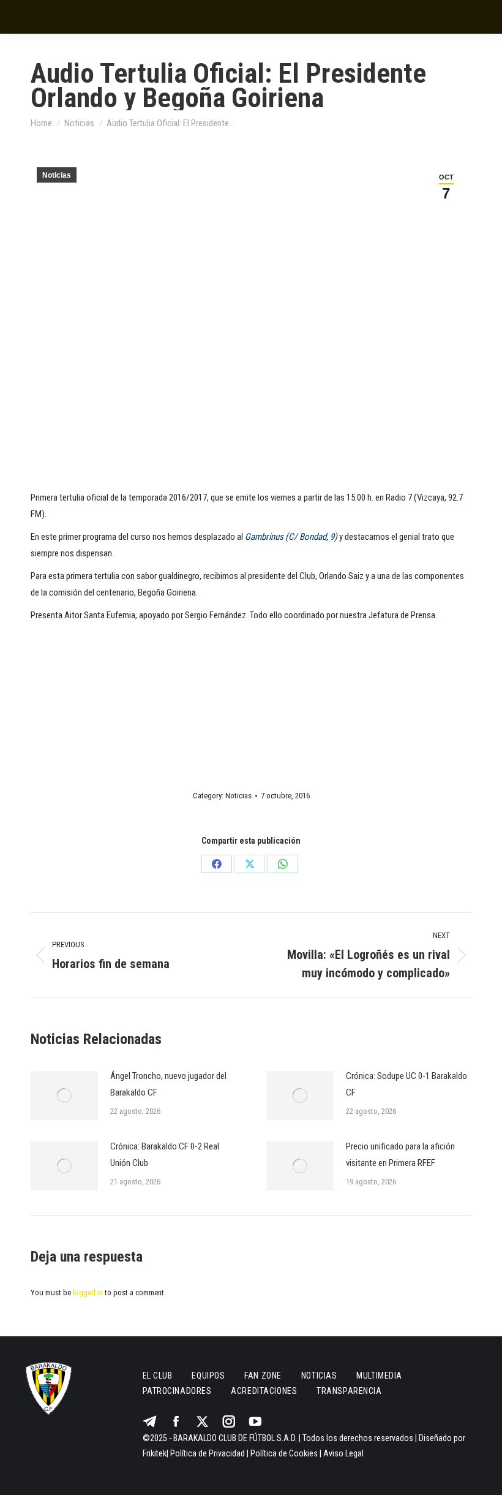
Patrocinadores (177, 1391)
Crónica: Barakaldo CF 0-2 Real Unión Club (164, 1154)
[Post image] (64, 1095)
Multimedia (379, 1375)
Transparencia (349, 1391)
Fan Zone (262, 1375)
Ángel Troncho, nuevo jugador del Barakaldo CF (168, 1084)
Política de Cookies (284, 1453)
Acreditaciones (264, 1391)
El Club (158, 1375)
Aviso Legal (343, 1453)
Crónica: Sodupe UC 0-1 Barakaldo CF (406, 1084)
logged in (88, 1292)
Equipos (208, 1375)
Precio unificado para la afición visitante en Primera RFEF (400, 1154)
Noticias (56, 175)
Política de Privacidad (207, 1453)
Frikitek (155, 1453)
